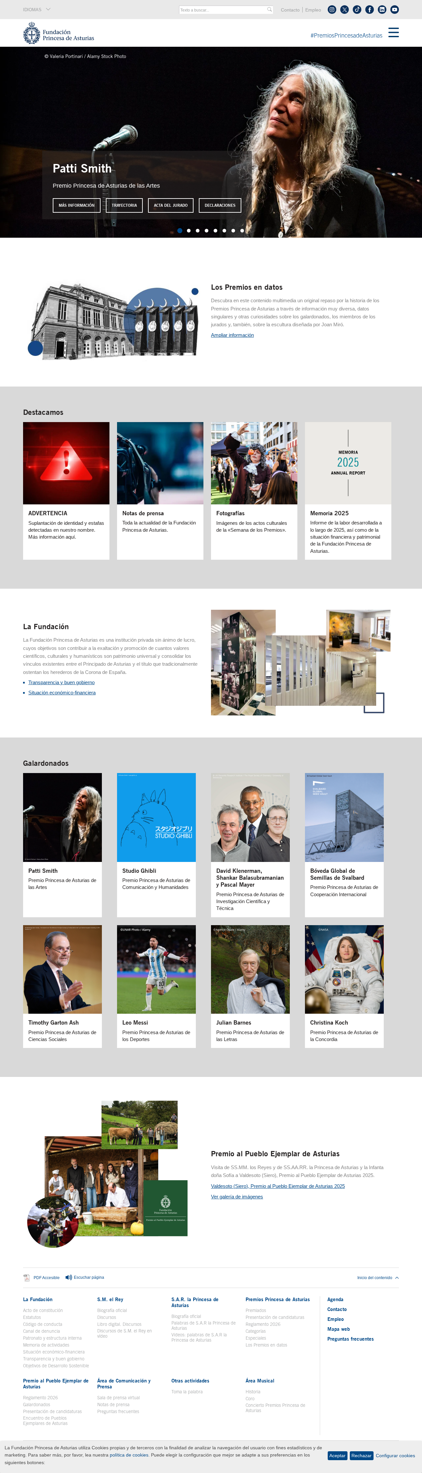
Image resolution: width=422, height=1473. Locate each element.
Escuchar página (88, 1277)
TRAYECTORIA (124, 205)
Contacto (290, 10)
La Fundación (46, 626)
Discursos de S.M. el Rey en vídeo (128, 1333)
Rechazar (361, 1455)
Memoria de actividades (46, 1345)
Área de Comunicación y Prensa (124, 1383)
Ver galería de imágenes (237, 1196)
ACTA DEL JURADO (171, 205)
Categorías (256, 1331)
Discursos (106, 1317)
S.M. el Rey (110, 1299)
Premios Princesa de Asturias (278, 1299)
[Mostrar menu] (393, 33)
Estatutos (32, 1317)
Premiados (256, 1310)
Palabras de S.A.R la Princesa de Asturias (203, 1325)
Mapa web (338, 1329)
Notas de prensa (113, 1404)
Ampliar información (232, 335)
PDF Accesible (47, 1277)
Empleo (313, 10)
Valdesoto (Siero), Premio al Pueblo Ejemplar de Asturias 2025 (278, 1186)
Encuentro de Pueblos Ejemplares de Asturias (45, 1420)
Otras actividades (190, 1380)
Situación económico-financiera (62, 692)
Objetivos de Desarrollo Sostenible (56, 1365)
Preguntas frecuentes (118, 1411)
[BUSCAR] (269, 10)
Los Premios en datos (247, 286)
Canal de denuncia (41, 1331)
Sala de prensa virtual (118, 1397)
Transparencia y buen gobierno (61, 682)
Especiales (256, 1338)
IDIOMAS (32, 9)
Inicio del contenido (374, 1277)
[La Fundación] (301, 713)
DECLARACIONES (220, 205)
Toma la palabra (187, 1391)
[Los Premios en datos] (113, 362)
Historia (253, 1391)
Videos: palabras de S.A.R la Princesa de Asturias (199, 1337)
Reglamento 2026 (263, 1324)
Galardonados (46, 763)
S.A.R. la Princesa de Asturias (195, 1302)
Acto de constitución (43, 1310)
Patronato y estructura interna (52, 1338)
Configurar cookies (395, 1455)
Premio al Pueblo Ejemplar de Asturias (275, 1153)
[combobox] (223, 10)
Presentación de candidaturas (275, 1317)
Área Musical (260, 1380)
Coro (250, 1398)
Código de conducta (42, 1324)
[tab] (179, 230)
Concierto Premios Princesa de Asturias (275, 1408)
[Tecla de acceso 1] (205, 33)
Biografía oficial (112, 1310)
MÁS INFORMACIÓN (77, 205)
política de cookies (129, 1455)
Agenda (335, 1299)
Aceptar (337, 1455)
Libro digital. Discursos (119, 1324)
